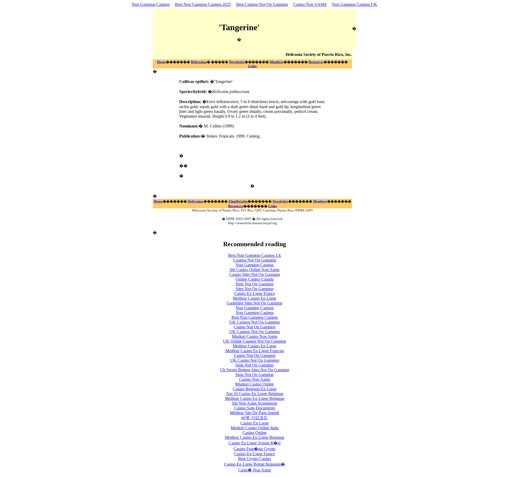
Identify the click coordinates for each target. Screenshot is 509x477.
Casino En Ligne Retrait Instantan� (254, 464)
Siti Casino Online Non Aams (254, 269)
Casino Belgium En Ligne (255, 389)
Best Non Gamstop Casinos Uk (254, 255)
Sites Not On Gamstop (255, 288)
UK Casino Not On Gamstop (254, 360)
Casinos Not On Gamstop (254, 260)
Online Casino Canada (255, 279)
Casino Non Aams (254, 379)
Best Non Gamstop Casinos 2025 (203, 4)
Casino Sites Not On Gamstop (254, 274)
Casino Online (255, 432)
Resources (316, 62)
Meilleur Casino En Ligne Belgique (254, 398)
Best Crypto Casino (254, 458)
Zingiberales (238, 201)
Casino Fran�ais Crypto (254, 449)
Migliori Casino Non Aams (254, 336)
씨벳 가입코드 (254, 418)
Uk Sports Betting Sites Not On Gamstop (254, 370)
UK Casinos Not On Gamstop (254, 322)
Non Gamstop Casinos (151, 4)
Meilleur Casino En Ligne (254, 298)
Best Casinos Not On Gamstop (262, 4)
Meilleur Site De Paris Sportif (254, 412)
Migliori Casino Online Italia (255, 428)
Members (277, 62)
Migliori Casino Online (254, 384)
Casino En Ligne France (254, 293)
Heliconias (199, 62)
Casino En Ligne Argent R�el (254, 443)
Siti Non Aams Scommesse (254, 403)
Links (252, 66)
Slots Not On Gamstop (254, 284)
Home (161, 62)
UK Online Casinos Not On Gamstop (254, 341)
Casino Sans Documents (254, 408)
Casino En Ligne (254, 423)
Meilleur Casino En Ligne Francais (254, 350)
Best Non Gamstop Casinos (254, 317)
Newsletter (237, 62)
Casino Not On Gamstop (254, 327)
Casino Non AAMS (310, 4)
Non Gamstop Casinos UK (354, 4)
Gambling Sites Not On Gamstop (254, 303)
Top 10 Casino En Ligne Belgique (254, 393)
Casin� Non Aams (254, 470)
